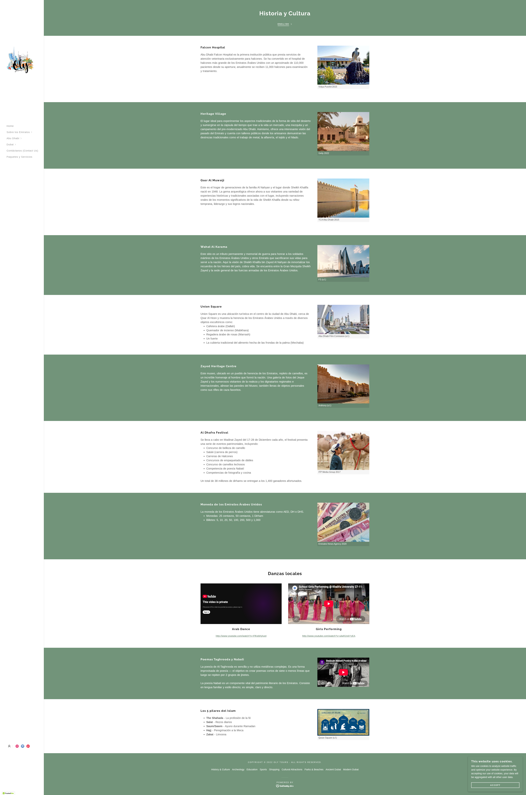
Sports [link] (263, 769)
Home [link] (10, 126)
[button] (25, 132)
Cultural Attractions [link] (292, 769)
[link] (20, 59)
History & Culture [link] (220, 769)
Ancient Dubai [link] (333, 769)
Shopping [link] (274, 769)
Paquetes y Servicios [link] (19, 156)
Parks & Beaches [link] (314, 769)
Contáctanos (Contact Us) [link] (22, 150)
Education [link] (252, 769)
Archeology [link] (238, 769)
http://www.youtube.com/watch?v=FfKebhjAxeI (241, 636)
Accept (495, 785)
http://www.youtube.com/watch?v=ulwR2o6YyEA (328, 636)
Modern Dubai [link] (351, 769)
